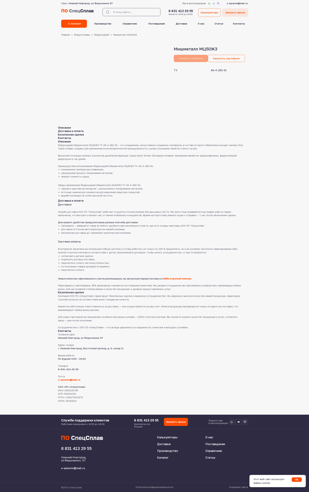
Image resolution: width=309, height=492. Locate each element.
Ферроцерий (101, 34)
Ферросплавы (82, 34)
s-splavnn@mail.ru (69, 379)
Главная (65, 34)
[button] (226, 58)
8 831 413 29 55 (181, 11)
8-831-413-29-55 (68, 369)
